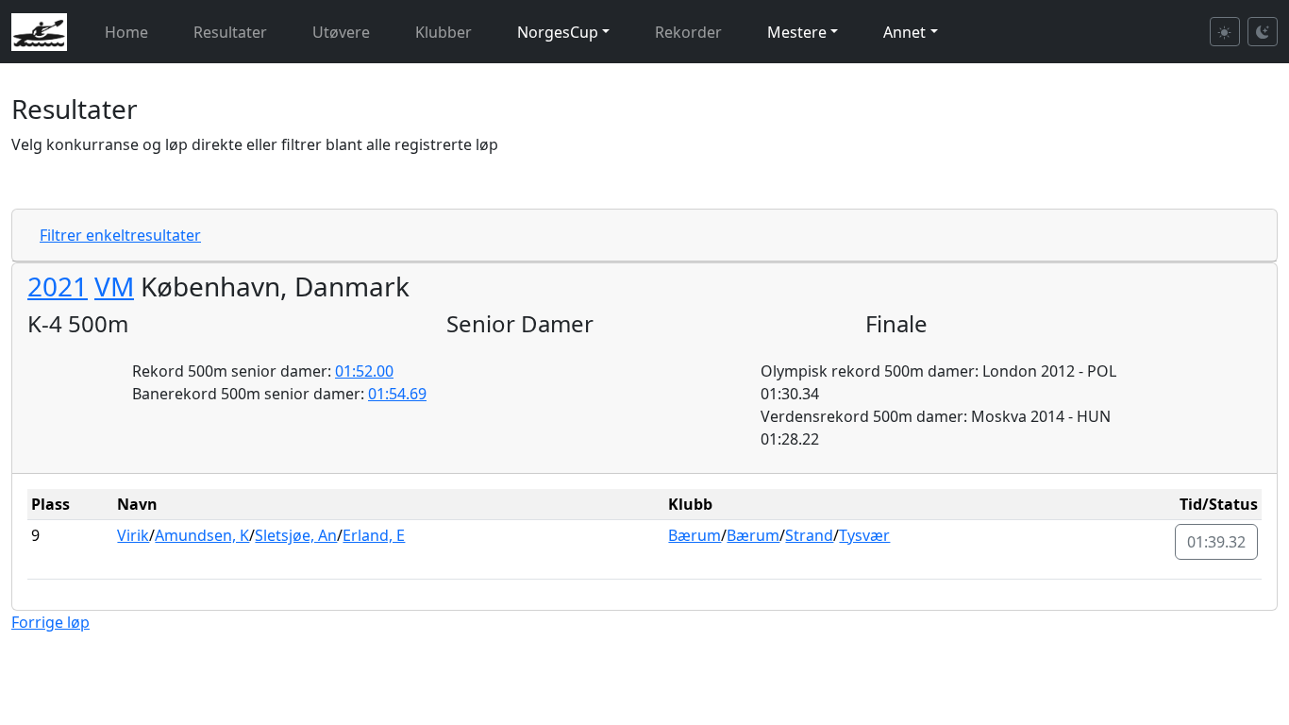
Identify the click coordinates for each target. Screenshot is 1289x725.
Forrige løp (50, 622)
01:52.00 (364, 371)
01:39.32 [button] (1216, 541)
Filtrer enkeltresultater (120, 235)
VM (114, 286)
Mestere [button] (797, 32)
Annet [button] (904, 32)
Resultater (230, 32)
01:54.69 (397, 393)
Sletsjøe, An (296, 535)
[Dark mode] (1262, 31)
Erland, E (374, 535)
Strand (809, 535)
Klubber (443, 32)
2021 (57, 286)
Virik (133, 535)
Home (126, 32)
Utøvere (341, 32)
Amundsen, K (202, 535)
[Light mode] (1225, 31)
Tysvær (864, 535)
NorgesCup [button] (557, 32)
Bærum (694, 535)
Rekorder (688, 32)
